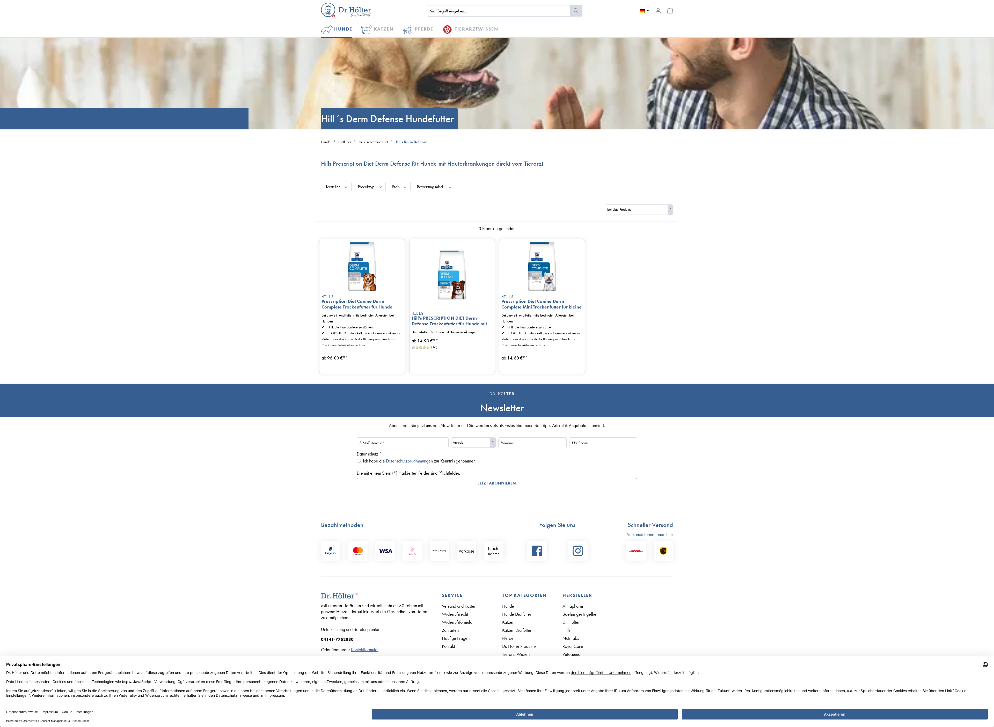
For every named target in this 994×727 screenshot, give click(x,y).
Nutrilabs (570, 638)
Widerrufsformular (458, 622)
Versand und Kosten (459, 606)
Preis (396, 186)
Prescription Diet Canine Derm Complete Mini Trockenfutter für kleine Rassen (541, 304)
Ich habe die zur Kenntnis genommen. (420, 461)
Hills (327, 297)
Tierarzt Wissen (516, 654)
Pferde (508, 638)
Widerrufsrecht (455, 614)
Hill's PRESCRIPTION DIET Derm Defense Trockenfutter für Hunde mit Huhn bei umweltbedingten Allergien (450, 321)
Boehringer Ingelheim (581, 614)
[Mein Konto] (658, 11)
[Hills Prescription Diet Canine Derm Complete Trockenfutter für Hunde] (362, 267)
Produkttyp (366, 186)
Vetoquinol (571, 654)
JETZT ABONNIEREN (497, 483)
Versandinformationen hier (650, 534)
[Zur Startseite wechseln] (346, 10)
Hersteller (332, 186)
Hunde (508, 606)
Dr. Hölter (571, 622)
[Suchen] (576, 11)
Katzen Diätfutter (516, 630)
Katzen (508, 622)
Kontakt (448, 646)
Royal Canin (573, 646)
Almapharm (572, 606)
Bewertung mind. (431, 186)
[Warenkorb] (670, 11)
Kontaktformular (364, 649)
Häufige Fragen (456, 638)
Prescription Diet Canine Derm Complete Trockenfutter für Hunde (356, 304)
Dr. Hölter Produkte (519, 646)
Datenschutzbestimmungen (409, 461)
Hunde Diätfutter (516, 614)
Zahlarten (450, 630)
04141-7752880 (337, 639)
